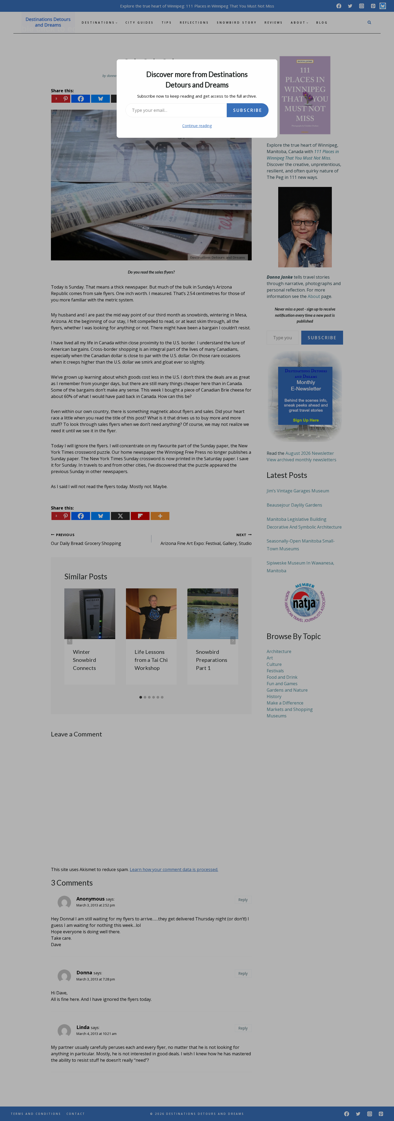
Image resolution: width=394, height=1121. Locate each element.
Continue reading (197, 125)
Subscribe (247, 110)
